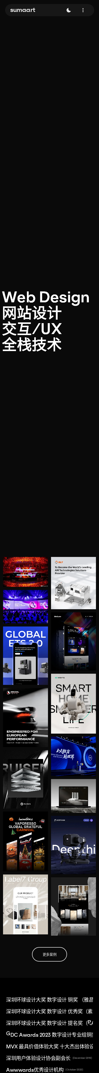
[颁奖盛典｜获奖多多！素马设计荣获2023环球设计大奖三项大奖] (25, 607)
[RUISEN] (25, 779)
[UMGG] (73, 906)
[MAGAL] (25, 717)
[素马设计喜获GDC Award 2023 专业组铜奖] (25, 572)
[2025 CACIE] (73, 756)
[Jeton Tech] (73, 796)
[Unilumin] (73, 641)
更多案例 (50, 954)
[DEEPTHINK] (73, 845)
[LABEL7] (25, 904)
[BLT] (73, 583)
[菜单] (83, 10)
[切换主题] (69, 10)
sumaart (22, 10)
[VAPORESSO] (25, 841)
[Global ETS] (25, 655)
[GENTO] (73, 704)
